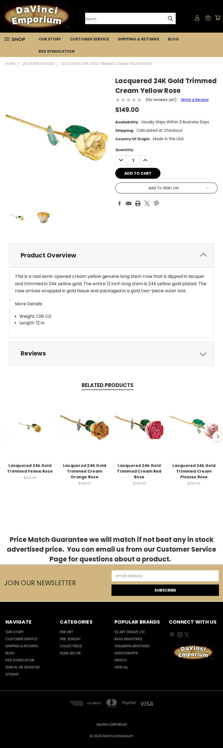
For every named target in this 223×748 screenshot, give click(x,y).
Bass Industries (128, 639)
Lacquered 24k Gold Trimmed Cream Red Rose (139, 471)
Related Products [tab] (108, 385)
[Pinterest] (156, 203)
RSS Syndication (57, 51)
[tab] (111, 255)
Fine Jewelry (70, 639)
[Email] (128, 203)
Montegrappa (126, 653)
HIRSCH (120, 660)
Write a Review (195, 99)
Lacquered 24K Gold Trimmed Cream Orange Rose (84, 471)
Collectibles (71, 646)
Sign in (11, 667)
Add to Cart (30, 431)
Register (32, 667)
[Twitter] (147, 203)
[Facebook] (119, 203)
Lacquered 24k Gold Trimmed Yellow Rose (30, 468)
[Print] (138, 203)
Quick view (30, 421)
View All (121, 667)
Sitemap (11, 674)
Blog (173, 39)
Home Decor (70, 653)
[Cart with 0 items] (217, 17)
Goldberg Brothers (132, 646)
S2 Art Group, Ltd (129, 632)
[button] (193, 652)
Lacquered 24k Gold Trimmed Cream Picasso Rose (193, 471)
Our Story (50, 39)
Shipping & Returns (138, 39)
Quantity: (124, 149)
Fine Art (66, 632)
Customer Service (89, 39)
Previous (214, 731)
